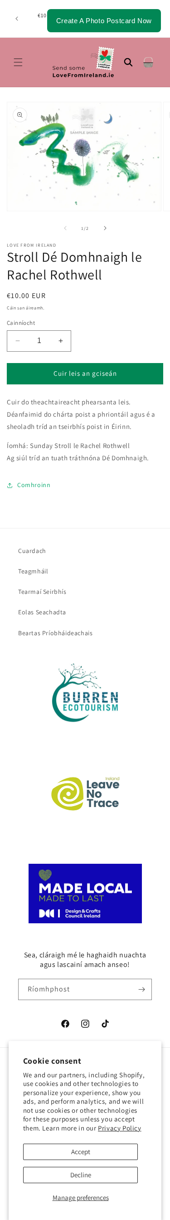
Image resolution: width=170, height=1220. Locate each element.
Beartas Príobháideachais (55, 633)
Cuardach (32, 551)
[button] (18, 62)
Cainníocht (21, 323)
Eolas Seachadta (42, 612)
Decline (80, 1174)
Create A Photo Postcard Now (104, 21)
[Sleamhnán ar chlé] (65, 228)
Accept (80, 1151)
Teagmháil (33, 571)
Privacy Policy (119, 1128)
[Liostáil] (141, 989)
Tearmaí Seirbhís (42, 592)
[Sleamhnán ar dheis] (105, 228)
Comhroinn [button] (33, 485)
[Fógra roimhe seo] (17, 19)
